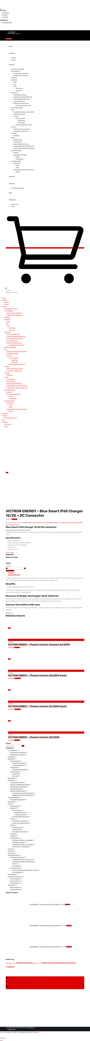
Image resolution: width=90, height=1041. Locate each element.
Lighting (13, 127)
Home (11, 46)
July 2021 (4, 15)
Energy (14, 963)
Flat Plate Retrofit (17, 872)
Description (11, 572)
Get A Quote (9, 38)
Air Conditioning (15, 71)
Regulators (16, 135)
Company (12, 53)
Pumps (13, 137)
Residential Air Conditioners (21, 75)
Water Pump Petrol (15, 889)
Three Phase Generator (19, 765)
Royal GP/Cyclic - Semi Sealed (20, 846)
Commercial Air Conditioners (21, 73)
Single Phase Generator (19, 763)
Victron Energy (79, 522)
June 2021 (5, 17)
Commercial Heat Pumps (20, 95)
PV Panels (14, 133)
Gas (15, 84)
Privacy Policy (45, 999)
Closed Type (19, 88)
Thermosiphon (19, 159)
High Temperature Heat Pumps (22, 99)
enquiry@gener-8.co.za (16, 988)
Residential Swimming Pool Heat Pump (23, 795)
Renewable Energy (7, 22)
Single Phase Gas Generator (20, 769)
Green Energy (11, 778)
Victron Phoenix (14, 883)
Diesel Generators (15, 761)
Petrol (15, 86)
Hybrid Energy (11, 801)
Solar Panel (11, 851)
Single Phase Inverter (20, 812)
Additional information (14, 575)
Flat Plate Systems (16, 161)
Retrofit (18, 157)
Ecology (11, 963)
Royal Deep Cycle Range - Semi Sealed (23, 844)
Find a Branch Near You (17, 188)
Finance (13, 60)
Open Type (18, 90)
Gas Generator (14, 767)
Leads (12, 206)
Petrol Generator (14, 771)
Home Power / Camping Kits (21, 131)
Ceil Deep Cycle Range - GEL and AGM (22, 840)
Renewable (39, 963)
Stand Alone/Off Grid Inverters (24, 124)
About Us (13, 57)
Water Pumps (17, 163)
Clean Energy (11, 756)
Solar (12, 109)
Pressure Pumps (18, 142)
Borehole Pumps (18, 139)
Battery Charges (37, 522)
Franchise (12, 176)
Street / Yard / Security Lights (22, 129)
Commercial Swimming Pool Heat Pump (23, 793)
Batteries (16, 152)
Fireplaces (14, 77)
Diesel (15, 82)
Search (8, 743)
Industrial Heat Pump (19, 101)
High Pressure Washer (17, 107)
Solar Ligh (10, 849)
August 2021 (5, 12)
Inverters (16, 116)
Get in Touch (14, 204)
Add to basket (10, 570)
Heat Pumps (14, 92)
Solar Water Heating (16, 150)
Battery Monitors (14, 806)
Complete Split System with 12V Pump (24, 146)
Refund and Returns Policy (48, 1001)
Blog (10, 192)
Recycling (35, 963)
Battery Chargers (27, 522)
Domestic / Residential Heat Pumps (23, 97)
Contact (30, 1009)
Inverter (64, 522)
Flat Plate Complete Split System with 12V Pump (25, 870)
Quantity (8, 566)
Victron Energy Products (17, 69)
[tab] (46, 573)
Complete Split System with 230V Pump (24, 148)
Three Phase (21, 122)
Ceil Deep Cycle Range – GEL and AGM (24, 112)
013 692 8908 (11, 32)
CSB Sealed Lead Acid (19, 114)
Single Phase (21, 120)
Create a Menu (12, 1029)
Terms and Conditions (47, 1003)
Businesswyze (30, 1027)
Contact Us (12, 200)
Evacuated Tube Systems (20, 154)
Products (11, 64)
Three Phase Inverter (20, 814)
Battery (8, 963)
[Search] (23, 746)
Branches (12, 183)
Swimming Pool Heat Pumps (21, 103)
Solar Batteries (14, 838)
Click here (36, 1032)
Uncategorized (12, 874)
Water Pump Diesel (15, 887)
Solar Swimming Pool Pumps (23, 105)
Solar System (11, 853)
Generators (14, 79)
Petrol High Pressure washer (17, 799)
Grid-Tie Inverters (20, 118)
